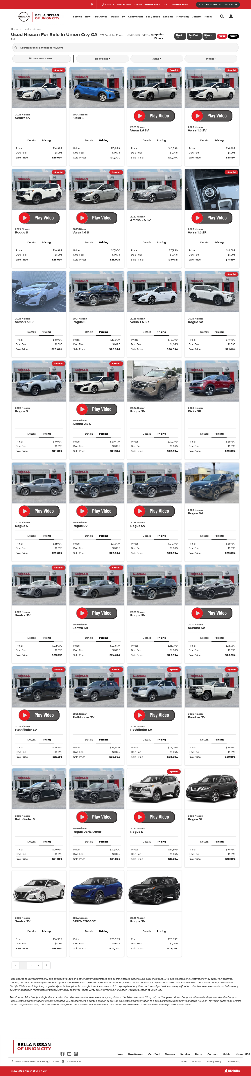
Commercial (135, 16)
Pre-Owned (100, 16)
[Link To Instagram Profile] (76, 1053)
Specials (168, 16)
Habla (208, 16)
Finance (170, 1054)
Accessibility (233, 1061)
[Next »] (46, 965)
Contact (196, 16)
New (87, 16)
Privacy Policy (214, 1061)
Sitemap (196, 1061)
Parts (198, 1054)
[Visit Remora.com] (232, 1071)
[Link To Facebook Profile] (63, 1053)
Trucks (115, 16)
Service (185, 1054)
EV (123, 16)
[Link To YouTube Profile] (69, 1053)
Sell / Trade (153, 16)
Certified (153, 1054)
